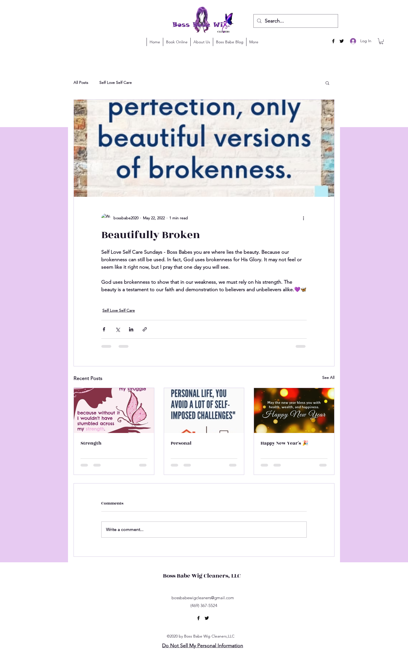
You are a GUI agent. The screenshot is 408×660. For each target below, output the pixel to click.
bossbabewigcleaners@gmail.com (203, 597)
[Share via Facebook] (104, 329)
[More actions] (303, 218)
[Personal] (204, 410)
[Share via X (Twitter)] (117, 329)
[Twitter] (341, 41)
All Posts (81, 82)
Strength (91, 443)
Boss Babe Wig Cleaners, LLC (202, 575)
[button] (381, 41)
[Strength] (114, 410)
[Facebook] (333, 41)
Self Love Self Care (115, 82)
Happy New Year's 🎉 (284, 443)
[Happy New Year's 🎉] (294, 410)
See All (328, 377)
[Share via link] (144, 329)
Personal (181, 443)
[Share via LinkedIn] (131, 329)
